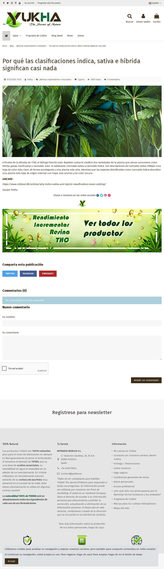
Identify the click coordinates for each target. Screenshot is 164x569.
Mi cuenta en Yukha (125, 451)
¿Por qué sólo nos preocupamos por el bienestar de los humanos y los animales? (137, 492)
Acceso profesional (124, 486)
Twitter (9, 273)
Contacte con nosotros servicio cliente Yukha (135, 457)
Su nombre (8, 316)
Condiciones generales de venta (131, 477)
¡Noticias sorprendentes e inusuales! (55, 79)
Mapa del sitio (121, 508)
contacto (100, 514)
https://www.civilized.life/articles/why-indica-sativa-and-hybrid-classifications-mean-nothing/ (54, 184)
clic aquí (87, 554)
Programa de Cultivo (125, 499)
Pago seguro (120, 472)
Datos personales (123, 481)
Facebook (28, 273)
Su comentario (10, 332)
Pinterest (47, 273)
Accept (11, 561)
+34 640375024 (69, 468)
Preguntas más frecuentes (49, 3)
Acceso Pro (30, 3)
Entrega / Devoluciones (127, 463)
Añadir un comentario (146, 380)
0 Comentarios (113, 79)
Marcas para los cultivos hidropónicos (135, 503)
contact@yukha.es (71, 473)
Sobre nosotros (122, 468)
